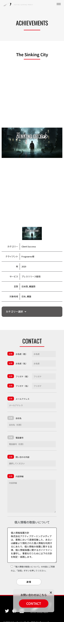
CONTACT (33, 603)
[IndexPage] (18, 4)
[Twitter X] (7, 611)
